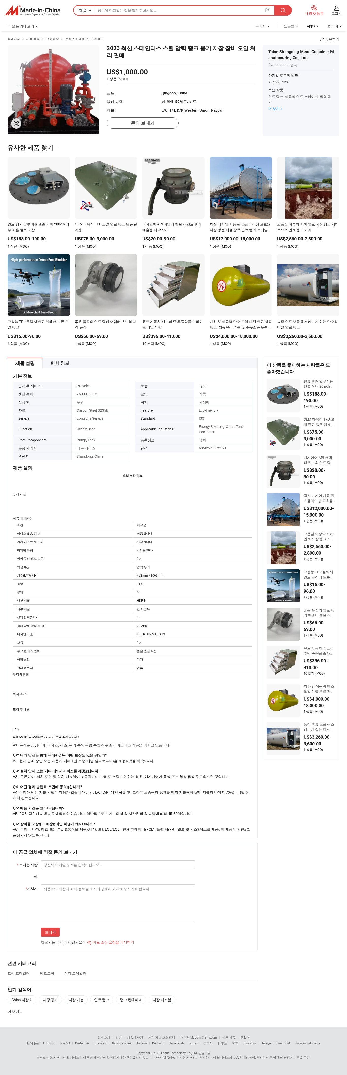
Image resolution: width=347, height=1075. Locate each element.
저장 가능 (76, 999)
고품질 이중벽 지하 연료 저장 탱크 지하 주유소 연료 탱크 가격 (319, 536)
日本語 (222, 1043)
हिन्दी (235, 1043)
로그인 (336, 13)
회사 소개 (103, 1037)
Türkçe (266, 1043)
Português (82, 1043)
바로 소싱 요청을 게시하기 (110, 942)
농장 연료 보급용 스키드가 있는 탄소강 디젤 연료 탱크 (319, 727)
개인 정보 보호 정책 (161, 1037)
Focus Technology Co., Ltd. (179, 1053)
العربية (194, 1043)
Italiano (141, 1043)
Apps (311, 26)
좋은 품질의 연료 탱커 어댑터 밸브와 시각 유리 (319, 613)
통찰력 (245, 1037)
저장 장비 (50, 999)
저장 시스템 (162, 999)
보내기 (50, 932)
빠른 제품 (228, 1037)
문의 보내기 (143, 123)
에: (36, 876)
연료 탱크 (101, 999)
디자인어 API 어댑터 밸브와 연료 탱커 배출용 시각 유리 (319, 460)
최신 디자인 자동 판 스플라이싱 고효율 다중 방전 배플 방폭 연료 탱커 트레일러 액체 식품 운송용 (319, 498)
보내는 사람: (27, 864)
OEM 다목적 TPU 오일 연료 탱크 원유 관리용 (319, 422)
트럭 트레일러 (19, 973)
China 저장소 (22, 999)
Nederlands (176, 1043)
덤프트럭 (47, 973)
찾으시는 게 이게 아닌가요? (62, 942)
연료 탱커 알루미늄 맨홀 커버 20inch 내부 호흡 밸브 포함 (319, 384)
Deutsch (157, 1043)
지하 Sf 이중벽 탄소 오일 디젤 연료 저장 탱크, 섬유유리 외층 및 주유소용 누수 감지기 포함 (319, 689)
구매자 (260, 26)
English (48, 1043)
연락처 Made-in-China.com (198, 1037)
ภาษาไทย (249, 1043)
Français (101, 1043)
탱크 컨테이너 (131, 999)
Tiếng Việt (283, 1043)
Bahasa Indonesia (307, 1043)
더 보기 (274, 108)
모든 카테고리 (23, 26)
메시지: (31, 888)
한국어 (208, 1043)
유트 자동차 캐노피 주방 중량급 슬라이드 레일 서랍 (319, 651)
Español (64, 1043)
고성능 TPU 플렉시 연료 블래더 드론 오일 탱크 (319, 574)
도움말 (289, 26)
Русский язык (121, 1043)
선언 (119, 1037)
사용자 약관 (135, 1037)
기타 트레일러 (75, 973)
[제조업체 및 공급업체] (32, 10)
